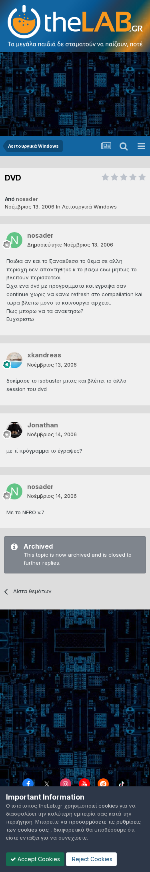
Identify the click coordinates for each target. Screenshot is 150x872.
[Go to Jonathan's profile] (14, 430)
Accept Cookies (38, 859)
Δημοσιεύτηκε (70, 244)
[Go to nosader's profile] (14, 240)
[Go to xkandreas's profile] (14, 360)
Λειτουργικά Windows (89, 206)
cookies (108, 805)
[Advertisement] (75, 94)
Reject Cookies (91, 859)
